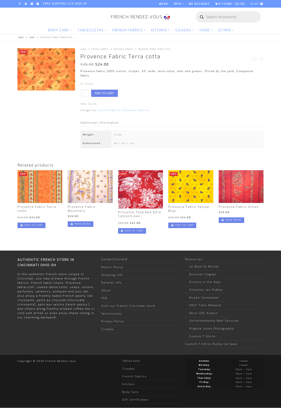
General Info (111, 282)
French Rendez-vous (136, 17)
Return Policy (112, 267)
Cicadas (107, 329)
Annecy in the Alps (205, 282)
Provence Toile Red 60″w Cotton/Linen (139, 214)
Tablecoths (131, 361)
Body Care (130, 392)
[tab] (99, 123)
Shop (32, 37)
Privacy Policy (112, 321)
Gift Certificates (135, 399)
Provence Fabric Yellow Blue (188, 209)
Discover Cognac (203, 274)
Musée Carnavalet (204, 297)
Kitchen (128, 384)
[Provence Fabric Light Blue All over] (261, 58)
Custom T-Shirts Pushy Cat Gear (211, 344)
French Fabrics (100, 49)
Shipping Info (112, 275)
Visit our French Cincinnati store (128, 306)
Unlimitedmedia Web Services (214, 320)
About (106, 290)
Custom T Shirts (202, 336)
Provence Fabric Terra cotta (36, 209)
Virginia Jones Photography (211, 328)
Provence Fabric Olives (239, 207)
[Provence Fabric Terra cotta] (254, 58)
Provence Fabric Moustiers (82, 209)
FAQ (104, 298)
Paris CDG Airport (203, 313)
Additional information (99, 122)
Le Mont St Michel (204, 266)
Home (21, 37)
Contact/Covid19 (114, 259)
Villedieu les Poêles (206, 290)
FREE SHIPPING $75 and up (65, 3)
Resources (193, 259)
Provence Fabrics (123, 49)
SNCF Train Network (205, 305)
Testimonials (111, 313)
